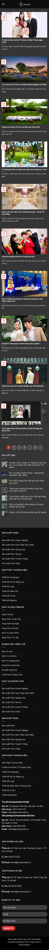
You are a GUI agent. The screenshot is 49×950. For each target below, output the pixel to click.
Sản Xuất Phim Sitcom (12, 554)
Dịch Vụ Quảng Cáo (11, 660)
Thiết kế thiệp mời (10, 591)
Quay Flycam (7, 614)
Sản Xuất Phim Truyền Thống (15, 558)
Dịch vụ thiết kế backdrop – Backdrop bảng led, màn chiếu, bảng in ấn (22, 300)
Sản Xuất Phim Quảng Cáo (13, 549)
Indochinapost (24, 945)
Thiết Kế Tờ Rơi (8, 596)
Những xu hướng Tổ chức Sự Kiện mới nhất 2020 (21, 127)
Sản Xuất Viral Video (11, 563)
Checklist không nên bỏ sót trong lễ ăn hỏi (18, 256)
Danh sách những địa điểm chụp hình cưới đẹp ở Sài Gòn (26, 489)
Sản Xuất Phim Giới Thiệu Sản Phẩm (18, 545)
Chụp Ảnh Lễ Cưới (10, 628)
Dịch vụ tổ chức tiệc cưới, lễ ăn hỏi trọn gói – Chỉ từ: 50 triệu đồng (23, 213)
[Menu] (3, 4)
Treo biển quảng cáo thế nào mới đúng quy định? (26, 482)
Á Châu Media (35, 939)
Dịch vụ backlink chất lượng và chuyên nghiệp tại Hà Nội (26, 505)
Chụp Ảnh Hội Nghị (10, 623)
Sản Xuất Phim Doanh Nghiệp (15, 540)
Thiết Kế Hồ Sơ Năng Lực (13, 582)
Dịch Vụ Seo (7, 651)
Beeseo (21, 942)
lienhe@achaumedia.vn (18, 812)
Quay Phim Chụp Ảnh (11, 619)
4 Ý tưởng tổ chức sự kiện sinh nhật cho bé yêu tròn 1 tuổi (24, 169)
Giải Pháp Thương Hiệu (12, 762)
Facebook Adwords (10, 665)
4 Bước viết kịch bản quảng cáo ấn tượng (27, 512)
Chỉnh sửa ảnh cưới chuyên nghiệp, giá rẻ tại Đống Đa (23, 386)
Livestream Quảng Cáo (12, 674)
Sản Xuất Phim (8, 725)
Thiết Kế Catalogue (10, 577)
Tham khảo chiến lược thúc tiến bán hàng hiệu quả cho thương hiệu (27, 497)
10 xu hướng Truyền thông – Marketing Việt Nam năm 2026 (26, 474)
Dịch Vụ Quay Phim (10, 633)
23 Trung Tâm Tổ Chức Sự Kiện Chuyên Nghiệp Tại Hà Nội (24, 84)
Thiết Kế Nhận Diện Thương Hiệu (16, 786)
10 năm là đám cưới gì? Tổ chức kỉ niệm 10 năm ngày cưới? (22, 41)
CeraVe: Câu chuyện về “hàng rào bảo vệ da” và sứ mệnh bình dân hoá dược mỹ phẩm (27, 465)
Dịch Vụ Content (9, 656)
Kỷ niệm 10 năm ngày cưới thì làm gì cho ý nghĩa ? (21, 344)
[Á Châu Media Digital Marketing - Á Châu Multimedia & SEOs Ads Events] (24, 4)
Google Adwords (9, 670)
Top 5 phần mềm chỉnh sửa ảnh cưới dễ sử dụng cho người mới (22, 429)
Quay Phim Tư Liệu (10, 637)
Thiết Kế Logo (8, 586)
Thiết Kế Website (9, 600)
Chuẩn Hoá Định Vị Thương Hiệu (16, 767)
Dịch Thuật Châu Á (32, 942)
